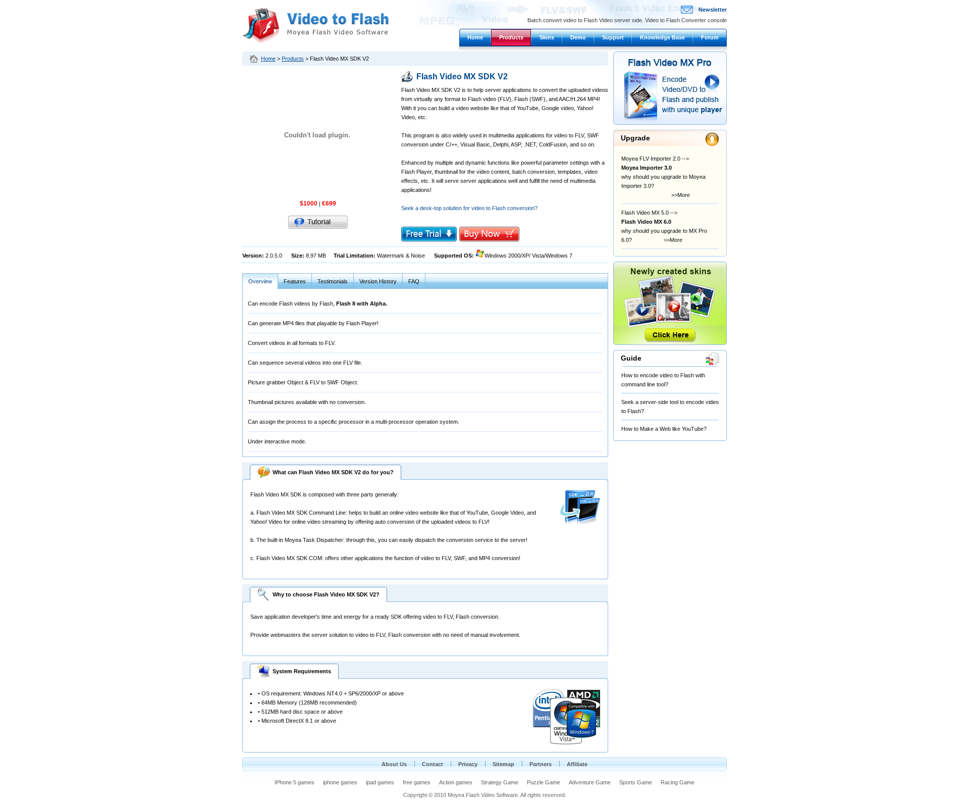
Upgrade (635, 138)
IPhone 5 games (294, 782)
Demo (578, 37)
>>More (671, 195)
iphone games (340, 782)
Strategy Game (499, 782)
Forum (710, 37)
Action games (455, 782)
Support (613, 37)
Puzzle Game (543, 782)
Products (511, 37)
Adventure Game (590, 782)
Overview (260, 281)
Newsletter (712, 10)
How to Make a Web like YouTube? (664, 429)
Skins (547, 37)
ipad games (380, 782)
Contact (432, 764)
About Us (394, 764)
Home (475, 37)
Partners (540, 764)
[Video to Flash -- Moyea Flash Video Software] (315, 41)
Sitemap (503, 764)
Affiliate (577, 764)
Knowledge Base (662, 37)
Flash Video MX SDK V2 (462, 76)
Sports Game (635, 782)
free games (416, 782)
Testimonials (332, 281)
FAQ (413, 281)
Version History (378, 281)
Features (295, 281)
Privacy (467, 764)
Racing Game (677, 782)
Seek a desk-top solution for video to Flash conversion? (469, 208)
